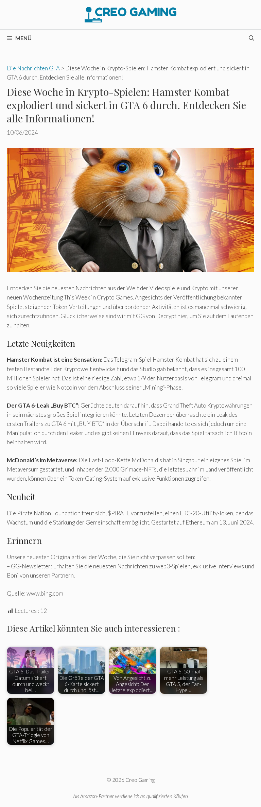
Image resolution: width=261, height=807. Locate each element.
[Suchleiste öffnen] (251, 38)
